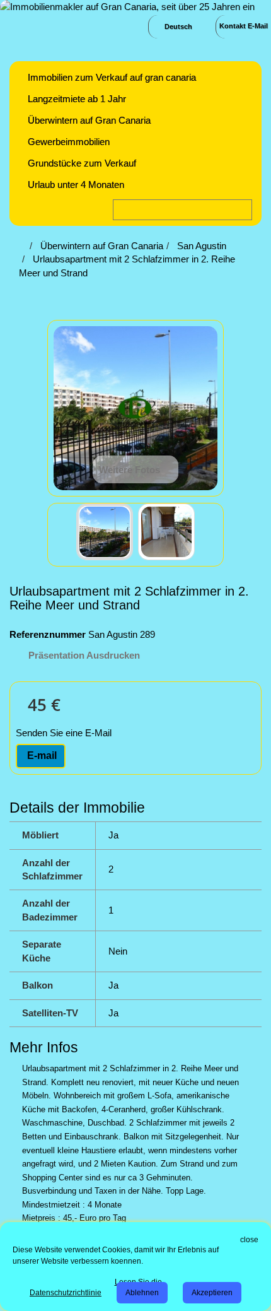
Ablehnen (142, 1292)
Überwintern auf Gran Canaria (89, 120)
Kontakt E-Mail (243, 26)
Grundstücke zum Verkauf (82, 163)
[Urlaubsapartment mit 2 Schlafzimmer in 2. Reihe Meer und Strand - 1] (104, 532)
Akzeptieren (212, 1292)
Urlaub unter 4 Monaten (76, 184)
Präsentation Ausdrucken (84, 655)
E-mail (41, 755)
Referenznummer (47, 634)
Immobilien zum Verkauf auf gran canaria (112, 77)
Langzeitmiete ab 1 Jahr (77, 98)
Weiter (206, 533)
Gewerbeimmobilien (69, 141)
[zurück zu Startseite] (22, 245)
